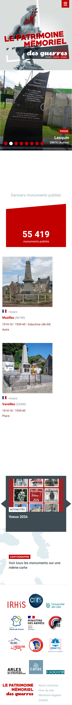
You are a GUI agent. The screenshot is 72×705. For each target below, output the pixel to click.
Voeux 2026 (18, 516)
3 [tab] (15, 143)
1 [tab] (5, 143)
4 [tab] (20, 143)
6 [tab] (31, 143)
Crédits (43, 700)
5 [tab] (26, 143)
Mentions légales (50, 695)
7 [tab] (36, 143)
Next (68, 503)
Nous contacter (49, 685)
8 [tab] (41, 143)
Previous (3, 503)
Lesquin (61, 138)
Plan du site (46, 690)
